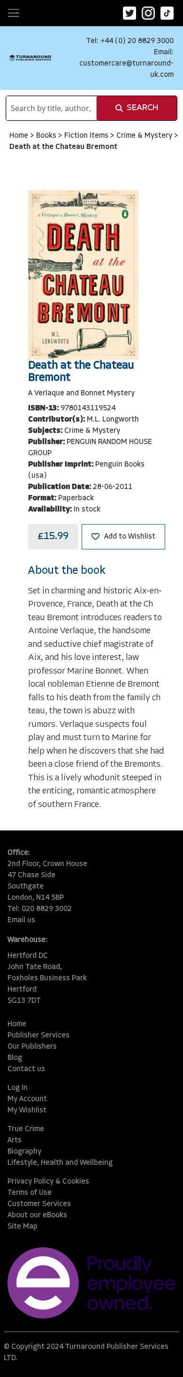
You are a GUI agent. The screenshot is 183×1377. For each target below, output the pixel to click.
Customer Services (39, 1204)
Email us (21, 920)
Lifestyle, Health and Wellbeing (60, 1163)
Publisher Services (38, 1035)
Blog (15, 1058)
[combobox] (51, 108)
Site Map (23, 1226)
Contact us (26, 1069)
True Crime (26, 1129)
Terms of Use (30, 1193)
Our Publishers (32, 1047)
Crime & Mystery (145, 136)
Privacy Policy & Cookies (48, 1181)
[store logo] (30, 58)
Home (19, 136)
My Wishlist (27, 1110)
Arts (15, 1140)
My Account (27, 1099)
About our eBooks (37, 1215)
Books (47, 136)
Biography (24, 1151)
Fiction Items (87, 136)
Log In (18, 1088)
